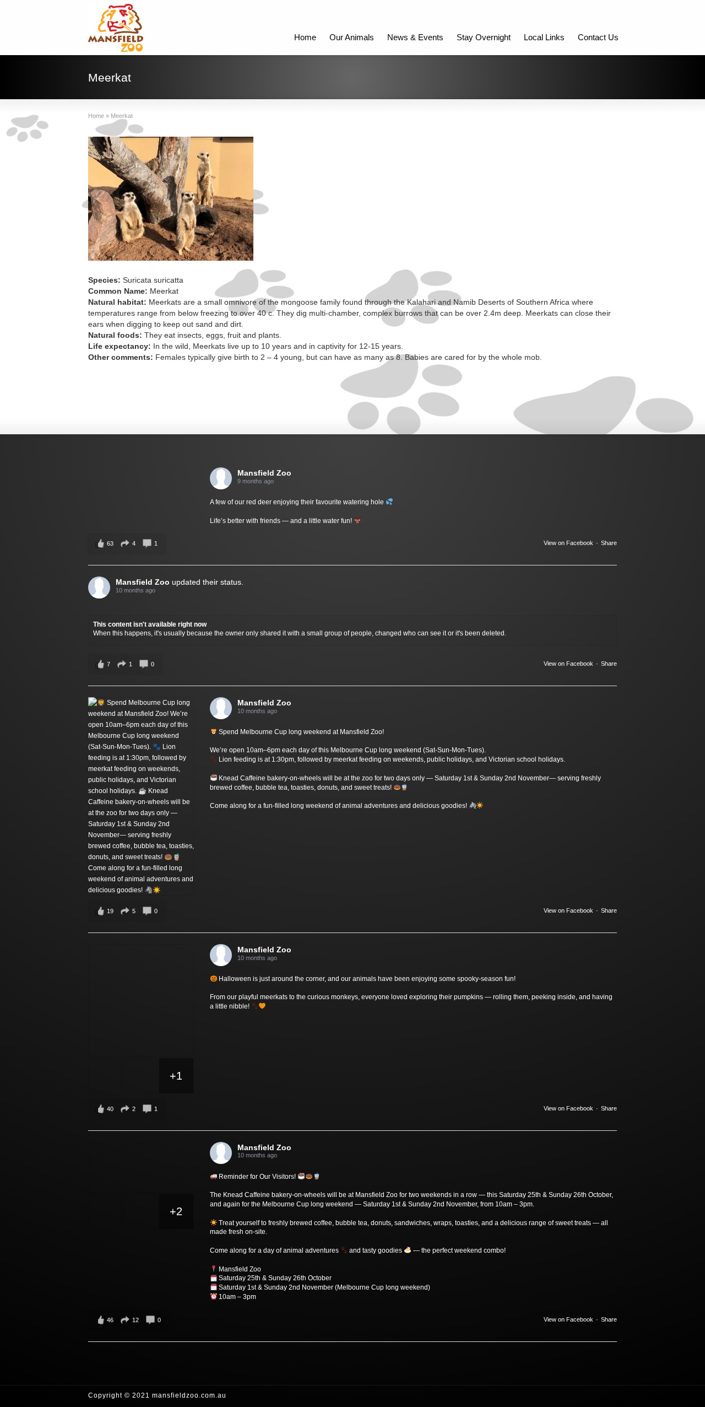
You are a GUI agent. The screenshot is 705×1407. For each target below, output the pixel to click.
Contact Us (598, 37)
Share (609, 543)
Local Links (544, 37)
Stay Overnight (484, 37)
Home (305, 37)
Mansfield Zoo (264, 472)
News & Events (415, 37)
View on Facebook (568, 543)
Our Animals (351, 37)
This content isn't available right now (150, 624)
